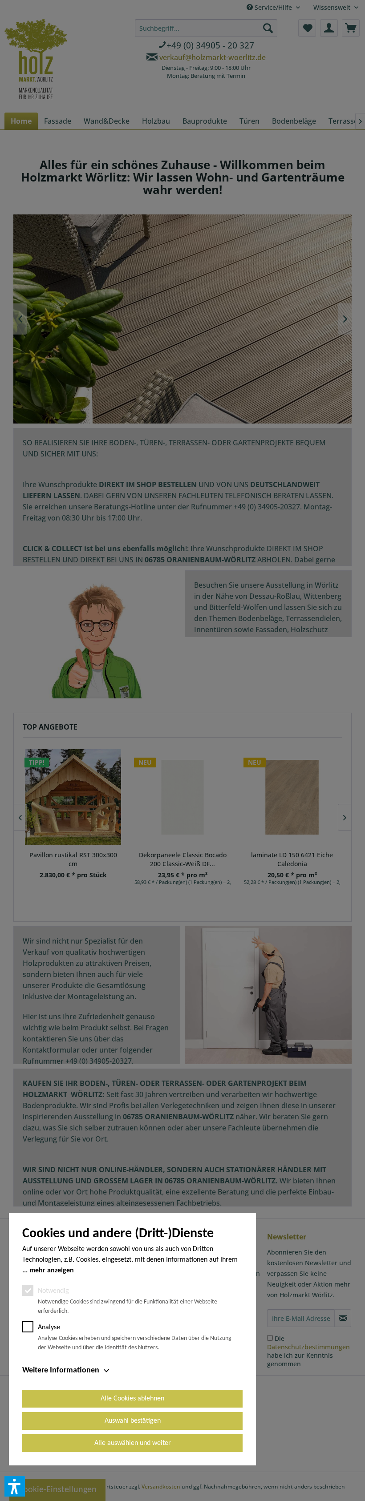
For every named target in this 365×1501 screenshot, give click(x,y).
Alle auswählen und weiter (132, 1443)
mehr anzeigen (51, 1270)
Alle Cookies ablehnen (132, 1398)
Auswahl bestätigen (133, 1420)
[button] (14, 1486)
